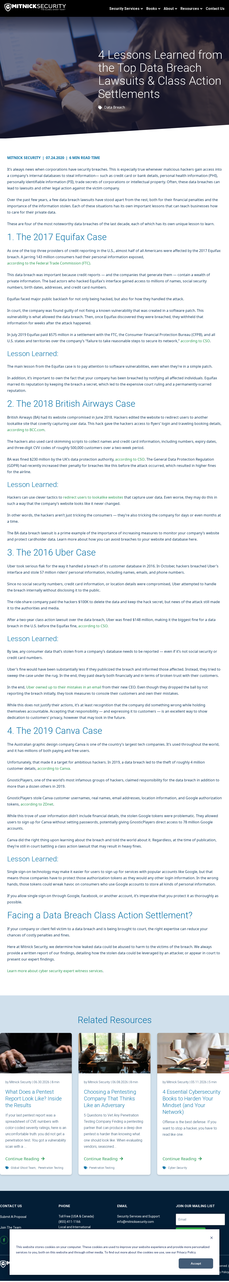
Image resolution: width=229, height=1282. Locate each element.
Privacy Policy (220, 1272)
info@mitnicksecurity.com (135, 1221)
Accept (196, 1263)
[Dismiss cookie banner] (211, 1238)
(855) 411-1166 (70, 1221)
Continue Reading (22, 1158)
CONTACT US (11, 1206)
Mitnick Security (25, 157)
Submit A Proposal (13, 1217)
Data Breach (114, 107)
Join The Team (10, 1227)
